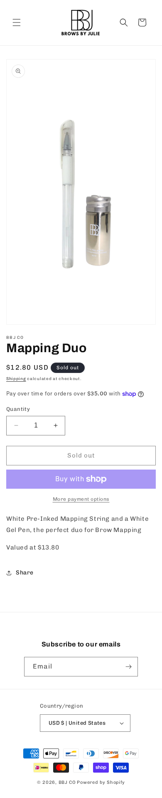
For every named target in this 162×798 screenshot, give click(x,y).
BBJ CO (67, 782)
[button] (16, 22)
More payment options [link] (81, 499)
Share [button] (25, 572)
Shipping (16, 378)
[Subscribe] (128, 666)
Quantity (18, 409)
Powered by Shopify (101, 782)
